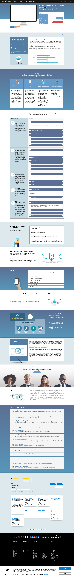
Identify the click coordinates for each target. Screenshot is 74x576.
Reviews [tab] (13, 485)
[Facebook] (31, 537)
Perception (14, 555)
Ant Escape (34, 549)
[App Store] (57, 537)
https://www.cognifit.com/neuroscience (51, 427)
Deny (65, 573)
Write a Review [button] (60, 484)
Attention (14, 556)
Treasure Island (35, 550)
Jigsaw (43, 552)
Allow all (65, 568)
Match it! (34, 554)
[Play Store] (51, 537)
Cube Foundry (44, 550)
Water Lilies (43, 560)
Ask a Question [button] (53, 484)
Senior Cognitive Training (26, 548)
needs (32, 491)
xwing (29, 491)
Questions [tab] (18, 485)
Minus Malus (44, 555)
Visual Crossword (35, 553)
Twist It (43, 559)
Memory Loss (15, 549)
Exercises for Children (54, 550)
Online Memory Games (54, 560)
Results (22, 491)
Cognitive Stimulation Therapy (55, 555)
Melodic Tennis (35, 558)
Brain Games (52, 558)
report (19, 491)
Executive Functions (16, 552)
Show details (46, 574)
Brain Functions (15, 551)
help (15, 491)
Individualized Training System (55, 553)
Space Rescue (35, 555)
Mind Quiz (52, 554)
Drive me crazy (35, 552)
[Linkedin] (38, 537)
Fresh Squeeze (44, 551)
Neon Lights (35, 551)
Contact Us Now (37, 372)
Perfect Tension (44, 557)
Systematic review (25, 550)
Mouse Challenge (44, 556)
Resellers (52, 549)
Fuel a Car (43, 553)
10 (43, 529)
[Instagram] (37, 537)
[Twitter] (33, 537)
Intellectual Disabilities (16, 550)
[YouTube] (35, 537)
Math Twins (43, 554)
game (13, 491)
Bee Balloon (43, 548)
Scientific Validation (23, 1)
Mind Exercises (53, 556)
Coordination (15, 553)
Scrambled (34, 559)
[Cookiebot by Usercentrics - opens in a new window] (7, 574)
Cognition (14, 548)
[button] (30, 504)
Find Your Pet (35, 560)
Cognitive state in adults (26, 549)
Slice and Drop (44, 558)
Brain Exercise (53, 552)
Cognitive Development (54, 551)
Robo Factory (35, 548)
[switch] (26, 574)
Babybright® (52, 548)
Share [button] (27, 503)
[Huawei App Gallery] (44, 537)
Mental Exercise (53, 559)
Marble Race (35, 557)
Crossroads (43, 549)
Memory (14, 554)
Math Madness (35, 556)
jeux (25, 491)
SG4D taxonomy (25, 551)
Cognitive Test (10, 1)
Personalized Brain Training (54, 557)
